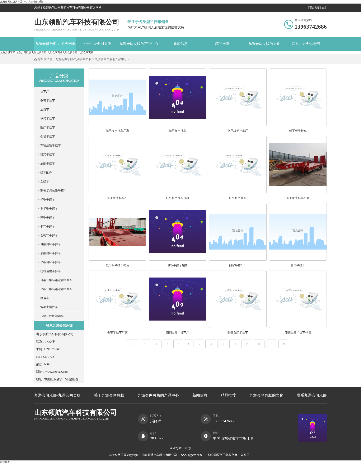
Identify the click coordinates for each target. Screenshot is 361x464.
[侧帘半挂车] (298, 259)
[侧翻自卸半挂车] (237, 326)
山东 (188, 448)
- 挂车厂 (43, 91)
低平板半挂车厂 (238, 130)
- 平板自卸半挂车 (49, 262)
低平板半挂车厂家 (117, 130)
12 (222, 343)
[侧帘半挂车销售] (177, 259)
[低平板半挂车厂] (237, 125)
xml (324, 7)
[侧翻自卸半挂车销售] (298, 326)
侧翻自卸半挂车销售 (298, 332)
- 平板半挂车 (46, 199)
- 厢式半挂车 (46, 226)
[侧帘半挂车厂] (237, 259)
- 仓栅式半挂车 (48, 235)
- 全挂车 (43, 181)
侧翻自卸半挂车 (238, 332)
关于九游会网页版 (97, 44)
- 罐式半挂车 (46, 154)
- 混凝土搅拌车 (48, 307)
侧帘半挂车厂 (238, 265)
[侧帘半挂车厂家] (117, 326)
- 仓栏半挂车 (46, 136)
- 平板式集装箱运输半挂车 (55, 289)
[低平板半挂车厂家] (117, 125)
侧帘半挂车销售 (177, 265)
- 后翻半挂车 (46, 163)
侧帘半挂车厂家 (117, 332)
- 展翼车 (43, 109)
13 (234, 343)
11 (210, 343)
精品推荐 (222, 44)
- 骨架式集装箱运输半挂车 (55, 280)
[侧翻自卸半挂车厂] (177, 326)
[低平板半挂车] (177, 125)
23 (283, 343)
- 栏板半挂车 (46, 217)
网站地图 (314, 7)
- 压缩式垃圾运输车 (51, 316)
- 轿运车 (43, 298)
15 (259, 343)
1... (132, 343)
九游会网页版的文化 (264, 44)
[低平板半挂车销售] (117, 259)
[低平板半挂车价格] (177, 192)
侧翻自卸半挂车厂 (177, 332)
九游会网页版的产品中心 (138, 44)
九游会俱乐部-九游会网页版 (55, 46)
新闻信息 (180, 44)
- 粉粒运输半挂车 (49, 271)
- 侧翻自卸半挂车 (49, 244)
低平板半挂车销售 (117, 265)
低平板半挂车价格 (177, 198)
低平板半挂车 (177, 130)
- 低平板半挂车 (48, 208)
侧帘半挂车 (298, 265)
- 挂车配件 (45, 172)
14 (246, 343)
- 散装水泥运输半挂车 (52, 190)
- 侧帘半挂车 (46, 100)
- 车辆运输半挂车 (49, 145)
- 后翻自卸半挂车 (49, 253)
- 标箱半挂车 (46, 118)
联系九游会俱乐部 (306, 44)
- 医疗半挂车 (46, 127)
